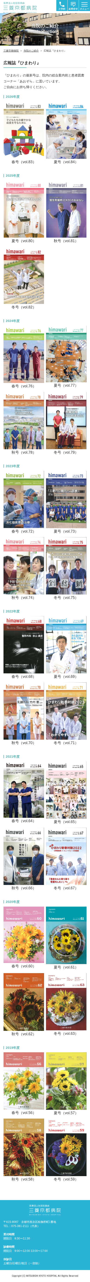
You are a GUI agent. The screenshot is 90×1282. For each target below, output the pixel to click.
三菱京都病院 (11, 50)
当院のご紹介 (31, 50)
